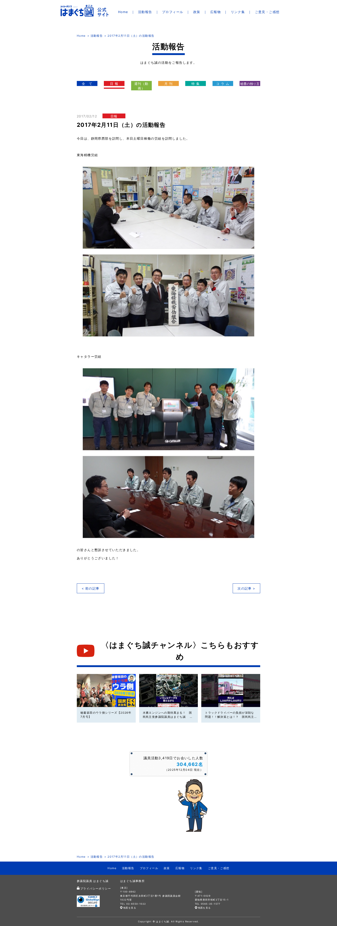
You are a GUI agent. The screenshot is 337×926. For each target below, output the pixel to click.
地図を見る (129, 907)
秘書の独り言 (250, 84)
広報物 (215, 12)
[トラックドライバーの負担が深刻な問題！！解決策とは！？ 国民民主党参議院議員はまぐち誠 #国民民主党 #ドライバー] (230, 690)
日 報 (114, 84)
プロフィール (172, 12)
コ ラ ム (222, 84)
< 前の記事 (90, 588)
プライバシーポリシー (95, 888)
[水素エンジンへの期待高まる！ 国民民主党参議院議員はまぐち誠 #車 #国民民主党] (168, 690)
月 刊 (168, 84)
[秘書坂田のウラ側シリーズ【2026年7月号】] (106, 690)
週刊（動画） (141, 86)
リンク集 (238, 12)
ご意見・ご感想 (267, 12)
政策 (196, 12)
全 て (87, 84)
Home (123, 12)
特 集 (195, 84)
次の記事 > (246, 588)
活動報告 (145, 12)
